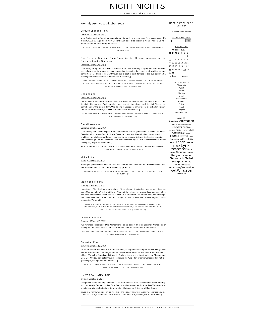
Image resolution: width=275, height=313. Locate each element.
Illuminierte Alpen (91, 217)
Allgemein (181, 85)
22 (187, 66)
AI (133, 204)
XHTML (170, 308)
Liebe (120, 83)
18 (176, 66)
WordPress (118, 308)
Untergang (106, 209)
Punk (109, 207)
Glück (147, 80)
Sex (125, 86)
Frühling (178, 130)
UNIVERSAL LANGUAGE (95, 275)
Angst (180, 124)
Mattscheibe (88, 157)
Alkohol (174, 124)
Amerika (144, 292)
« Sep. (173, 76)
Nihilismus (101, 207)
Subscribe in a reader (181, 31)
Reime (132, 47)
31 (173, 73)
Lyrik (126, 47)
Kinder (185, 139)
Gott (154, 80)
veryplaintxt (133, 308)
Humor (113, 47)
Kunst (119, 47)
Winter (180, 173)
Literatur (95, 47)
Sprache (153, 171)
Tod (110, 116)
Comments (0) (123, 50)
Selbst (119, 86)
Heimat (160, 80)
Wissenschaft (111, 146)
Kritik (107, 83)
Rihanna (117, 295)
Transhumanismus (153, 207)
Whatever (157, 47)
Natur (119, 149)
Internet (86, 83)
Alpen (124, 231)
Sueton (139, 295)
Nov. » (185, 76)
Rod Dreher (158, 83)
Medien (92, 146)
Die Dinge (138, 113)
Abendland (173, 121)
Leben (114, 83)
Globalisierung (143, 146)
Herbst (147, 113)
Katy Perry (101, 295)
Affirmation (127, 113)
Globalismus (89, 295)
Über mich (181, 26)
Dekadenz (177, 127)
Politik (106, 80)
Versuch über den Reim (94, 31)
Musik (181, 96)
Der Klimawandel (91, 124)
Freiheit (140, 80)
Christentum (186, 124)
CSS (177, 308)
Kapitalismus (97, 83)
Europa (172, 130)
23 (170, 69)
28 (184, 69)
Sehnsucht (110, 86)
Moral (139, 83)
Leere (189, 142)
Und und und (88, 94)
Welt (149, 47)
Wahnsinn (116, 209)
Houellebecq (141, 204)
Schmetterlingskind (122, 207)
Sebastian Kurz (89, 242)
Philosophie (96, 80)
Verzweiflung (175, 167)
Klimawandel (110, 149)
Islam (191, 136)
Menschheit (129, 83)
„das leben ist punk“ (92, 182)
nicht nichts (137, 6)
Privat (114, 80)
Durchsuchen (181, 37)
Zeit (184, 174)
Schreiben (141, 47)
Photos (181, 101)
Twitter (125, 267)
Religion (122, 80)
